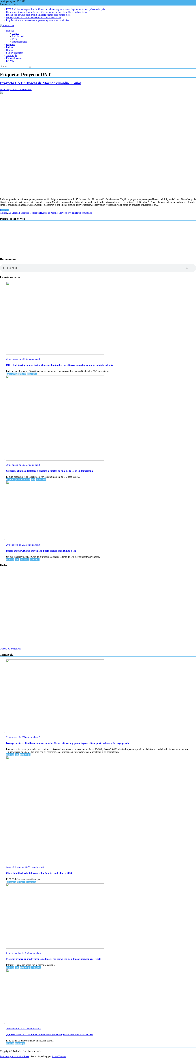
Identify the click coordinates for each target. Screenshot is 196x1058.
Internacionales (19, 41)
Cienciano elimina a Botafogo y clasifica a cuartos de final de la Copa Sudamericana (46, 12)
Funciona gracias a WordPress (14, 1056)
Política (9, 47)
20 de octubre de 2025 (17, 1028)
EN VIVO (11, 61)
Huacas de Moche (49, 212)
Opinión (10, 50)
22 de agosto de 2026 (16, 359)
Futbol (18, 479)
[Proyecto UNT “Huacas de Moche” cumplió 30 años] (78, 194)
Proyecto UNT (66, 212)
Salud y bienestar (14, 52)
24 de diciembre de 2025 (18, 867)
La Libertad (18, 36)
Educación (11, 882)
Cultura (3, 212)
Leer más (4, 210)
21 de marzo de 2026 (16, 737)
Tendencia (35, 212)
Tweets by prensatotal (10, 648)
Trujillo (15, 33)
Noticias (10, 30)
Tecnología (11, 55)
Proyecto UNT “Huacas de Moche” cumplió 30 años (40, 83)
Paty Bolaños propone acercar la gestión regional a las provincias (37, 20)
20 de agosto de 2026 (16, 465)
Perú (14, 39)
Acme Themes (59, 1056)
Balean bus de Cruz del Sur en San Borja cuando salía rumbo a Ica (38, 14)
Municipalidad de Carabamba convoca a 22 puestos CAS (33, 17)
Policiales (24, 559)
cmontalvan (26, 89)
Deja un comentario (82, 212)
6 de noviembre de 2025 (18, 953)
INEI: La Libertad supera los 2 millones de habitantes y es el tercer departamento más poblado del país (55, 9)
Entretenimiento (13, 58)
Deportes (10, 44)
